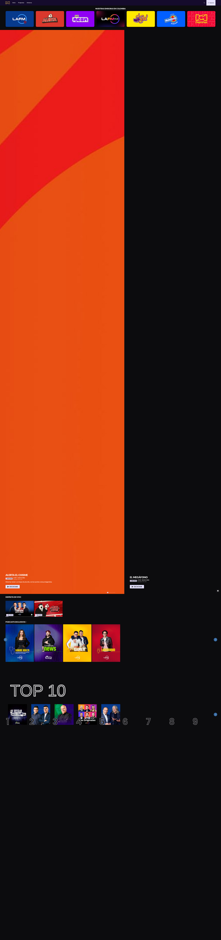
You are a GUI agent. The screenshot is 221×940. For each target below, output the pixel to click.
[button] (204, 3)
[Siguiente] (215, 714)
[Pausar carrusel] (218, 591)
